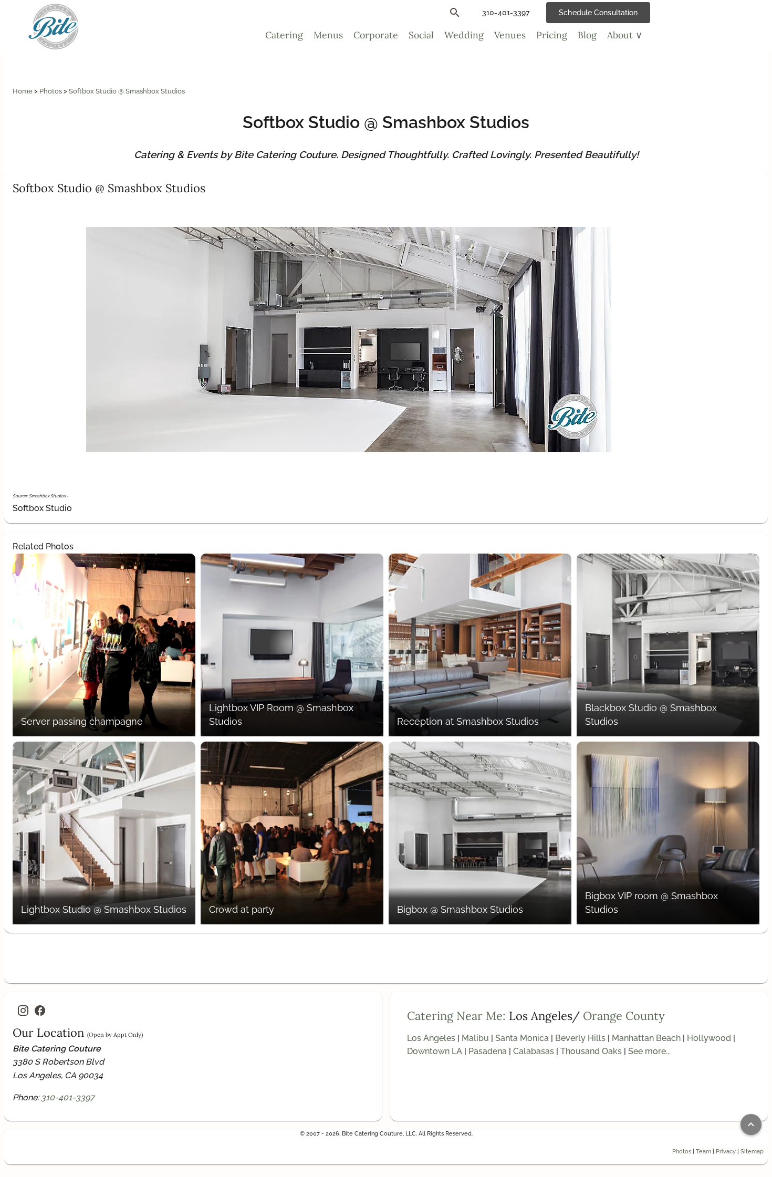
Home (23, 91)
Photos (51, 91)
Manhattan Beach (646, 1038)
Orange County (624, 1015)
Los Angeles (431, 1038)
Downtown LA (434, 1051)
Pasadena (487, 1051)
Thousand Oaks (591, 1051)
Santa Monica (522, 1038)
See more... (649, 1051)
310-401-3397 (68, 1097)
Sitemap (752, 1151)
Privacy (726, 1151)
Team (703, 1151)
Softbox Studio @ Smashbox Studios (127, 91)
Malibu (475, 1038)
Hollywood (709, 1038)
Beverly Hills (580, 1038)
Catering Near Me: (456, 1015)
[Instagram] (23, 1010)
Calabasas (533, 1051)
